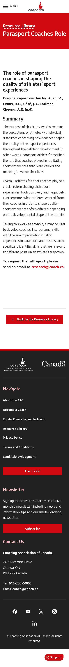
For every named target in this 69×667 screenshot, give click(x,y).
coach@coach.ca (25, 589)
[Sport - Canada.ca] (53, 363)
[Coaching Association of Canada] (18, 363)
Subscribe (32, 529)
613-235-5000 (20, 583)
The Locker (32, 471)
